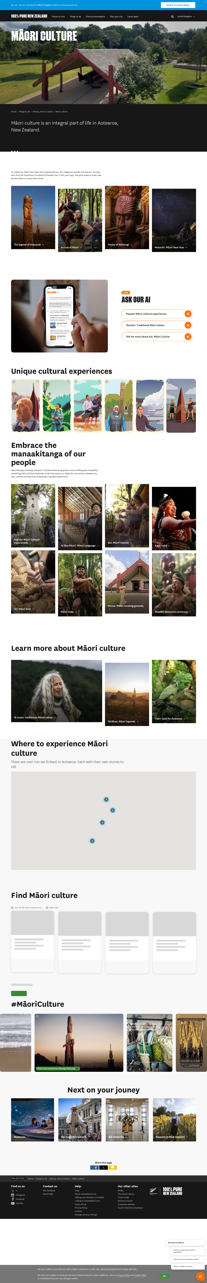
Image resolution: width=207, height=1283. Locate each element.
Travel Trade (123, 1197)
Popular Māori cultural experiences (146, 313)
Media (120, 1190)
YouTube (19, 1203)
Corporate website (126, 1204)
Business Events (125, 1201)
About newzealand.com (85, 1194)
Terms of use (80, 1204)
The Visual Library (126, 1194)
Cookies (78, 1211)
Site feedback (49, 1190)
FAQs (77, 1190)
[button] (58, 16)
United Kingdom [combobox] (184, 16)
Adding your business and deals (89, 1197)
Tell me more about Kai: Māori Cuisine (148, 336)
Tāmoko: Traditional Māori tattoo (145, 325)
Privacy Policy (81, 1208)
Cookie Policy (140, 1275)
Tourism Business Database (130, 1208)
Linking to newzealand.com (87, 1201)
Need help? (48, 1194)
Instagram (20, 1195)
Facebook (19, 1199)
